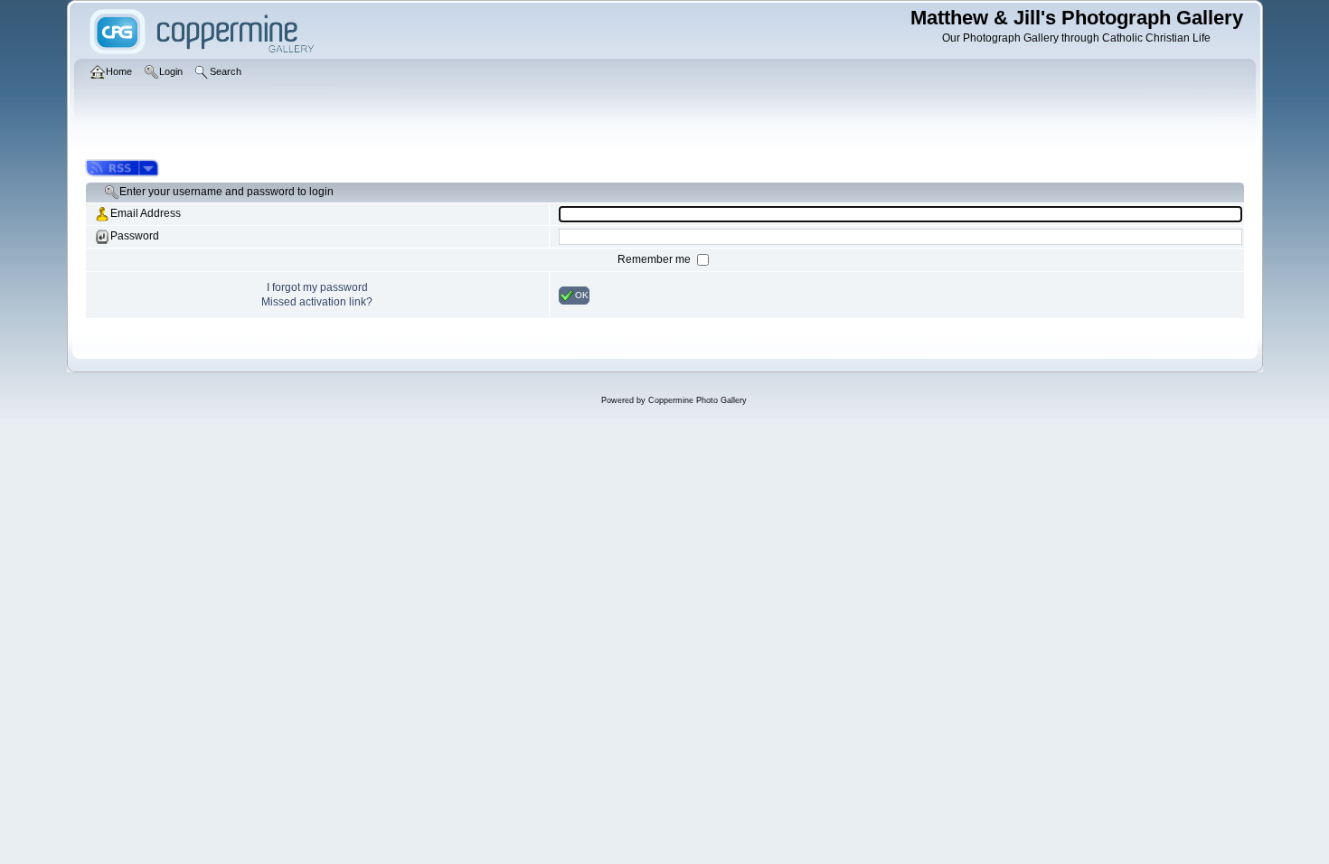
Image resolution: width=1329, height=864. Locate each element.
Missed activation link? (316, 302)
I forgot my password (317, 287)
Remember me (655, 259)
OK (582, 294)
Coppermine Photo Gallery (697, 400)
